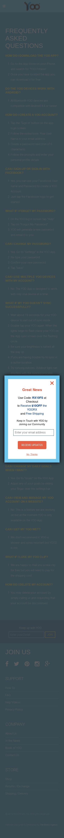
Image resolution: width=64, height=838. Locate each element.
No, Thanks (32, 454)
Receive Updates (32, 445)
